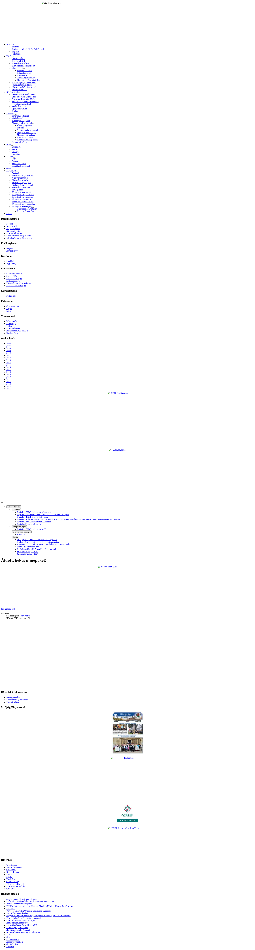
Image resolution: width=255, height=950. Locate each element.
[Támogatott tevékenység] (33, 207)
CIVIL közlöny (12, 881)
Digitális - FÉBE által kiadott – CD (31, 529)
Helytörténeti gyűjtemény (17, 331)
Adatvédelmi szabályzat (16, 286)
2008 (8, 343)
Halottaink (16, 54)
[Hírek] (12, 145)
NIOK (9, 877)
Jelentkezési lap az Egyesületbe (19, 238)
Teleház (15, 111)
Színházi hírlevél (19, 163)
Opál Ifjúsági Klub (19, 109)
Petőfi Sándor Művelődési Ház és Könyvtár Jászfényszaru (30, 901)
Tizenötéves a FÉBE (20, 63)
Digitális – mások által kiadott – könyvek (34, 522)
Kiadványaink (18, 118)
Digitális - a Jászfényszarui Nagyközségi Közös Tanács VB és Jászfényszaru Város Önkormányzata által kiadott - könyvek (68, 519)
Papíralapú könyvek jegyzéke (29, 524)
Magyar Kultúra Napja (26, 132)
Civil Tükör (11, 889)
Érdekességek (12, 333)
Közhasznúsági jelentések (22, 185)
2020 (8, 377)
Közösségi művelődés (15, 886)
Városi (14, 149)
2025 (8, 389)
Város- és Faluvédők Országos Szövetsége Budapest (28, 911)
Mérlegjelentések (13, 697)
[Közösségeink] (19, 92)
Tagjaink (15, 51)
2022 (8, 381)
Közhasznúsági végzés (21, 182)
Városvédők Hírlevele (15, 884)
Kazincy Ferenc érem (26, 211)
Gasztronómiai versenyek (27, 130)
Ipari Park (10, 908)
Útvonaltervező (12, 939)
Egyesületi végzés (13, 231)
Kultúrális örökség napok (27, 140)
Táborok (20, 128)
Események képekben (21, 142)
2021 (8, 379)
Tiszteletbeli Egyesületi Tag (28, 80)
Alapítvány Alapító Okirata (23, 175)
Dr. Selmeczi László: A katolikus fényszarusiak (36, 549)
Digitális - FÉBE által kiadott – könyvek (34, 512)
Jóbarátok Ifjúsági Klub (21, 104)
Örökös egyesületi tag (26, 78)
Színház (9, 156)
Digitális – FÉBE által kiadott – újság (32, 517)
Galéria (9, 168)
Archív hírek (25, 616)
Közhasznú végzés (14, 233)
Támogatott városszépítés (22, 197)
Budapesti (16, 161)
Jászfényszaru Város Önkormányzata (21, 899)
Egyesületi (16, 147)
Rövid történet (12, 321)
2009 (8, 350)
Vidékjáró (10, 879)
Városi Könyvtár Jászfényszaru (19, 904)
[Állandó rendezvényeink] (33, 123)
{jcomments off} (8, 609)
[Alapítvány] (17, 171)
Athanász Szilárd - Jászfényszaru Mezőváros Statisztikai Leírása (44, 544)
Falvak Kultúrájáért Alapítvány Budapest (23, 918)
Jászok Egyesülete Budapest (18, 913)
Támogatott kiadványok (22, 192)
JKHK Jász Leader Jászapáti (18, 930)
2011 (8, 355)
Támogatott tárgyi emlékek (23, 194)
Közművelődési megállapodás (18, 236)
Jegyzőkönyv (12, 251)
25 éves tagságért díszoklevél (24, 87)
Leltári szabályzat (13, 281)
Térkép (9, 326)
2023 (8, 384)
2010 (8, 353)
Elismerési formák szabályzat (18, 283)
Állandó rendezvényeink (22, 123)
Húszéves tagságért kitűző (22, 85)
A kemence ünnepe (25, 137)
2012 (8, 358)
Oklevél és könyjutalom (27, 209)
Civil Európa (11, 865)
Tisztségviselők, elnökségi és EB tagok (28, 49)
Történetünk (11, 56)
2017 (8, 370)
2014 (8, 362)
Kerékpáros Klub (19, 106)
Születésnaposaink (19, 89)
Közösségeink (12, 92)
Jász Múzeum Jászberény (16, 923)
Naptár (9, 213)
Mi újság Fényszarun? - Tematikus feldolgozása (37, 539)
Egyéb (9, 308)
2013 (8, 360)
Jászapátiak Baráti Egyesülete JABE (21, 925)
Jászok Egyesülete (14, 867)
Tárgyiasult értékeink (20, 116)
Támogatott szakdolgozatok (23, 204)
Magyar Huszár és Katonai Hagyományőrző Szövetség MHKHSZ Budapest (38, 916)
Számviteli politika (14, 274)
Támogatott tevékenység (22, 206)
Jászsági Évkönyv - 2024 (27, 554)
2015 (8, 365)
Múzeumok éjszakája (26, 135)
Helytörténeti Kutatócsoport (23, 94)
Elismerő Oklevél (24, 70)
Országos (16, 154)
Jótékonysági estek (25, 125)
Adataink (10, 44)
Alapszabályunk (13, 228)
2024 (8, 386)
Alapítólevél (11, 226)
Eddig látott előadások (21, 166)
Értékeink (10, 113)
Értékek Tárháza (13, 507)
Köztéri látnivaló (13, 328)
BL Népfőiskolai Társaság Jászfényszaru (23, 932)
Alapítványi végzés (20, 180)
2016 (8, 367)
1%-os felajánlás (13, 702)
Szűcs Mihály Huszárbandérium (25, 101)
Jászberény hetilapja (14, 942)
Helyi (14, 159)
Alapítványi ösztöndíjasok (22, 202)
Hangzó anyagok (19, 527)
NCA (8, 311)
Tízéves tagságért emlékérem (24, 82)
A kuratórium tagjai (20, 178)
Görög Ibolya (12, 944)
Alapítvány (11, 171)
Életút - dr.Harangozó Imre (28, 547)
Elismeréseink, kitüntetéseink (24, 66)
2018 (8, 372)
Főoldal (9, 224)
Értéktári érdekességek (22, 532)
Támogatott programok (21, 199)
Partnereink (11, 296)
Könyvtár (16, 510)
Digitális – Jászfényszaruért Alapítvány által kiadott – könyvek (43, 514)
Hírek (8, 144)
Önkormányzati (12, 306)
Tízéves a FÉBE (19, 61)
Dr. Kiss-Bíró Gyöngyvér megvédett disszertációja (38, 542)
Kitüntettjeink (17, 68)
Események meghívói (21, 120)
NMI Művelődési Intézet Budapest (20, 920)
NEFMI (9, 874)
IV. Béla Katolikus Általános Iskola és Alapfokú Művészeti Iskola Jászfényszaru (39, 906)
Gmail (9, 937)
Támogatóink (17, 190)
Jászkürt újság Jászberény (17, 927)
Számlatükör (11, 276)
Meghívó (10, 248)
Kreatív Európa (12, 872)
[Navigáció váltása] (2, 502)
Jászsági (15, 151)
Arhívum (21, 534)
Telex (8, 935)
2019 (8, 374)
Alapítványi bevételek (21, 187)
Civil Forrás (11, 870)
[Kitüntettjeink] (24, 68)
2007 (8, 346)
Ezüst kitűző (22, 75)
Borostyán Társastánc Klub (23, 99)
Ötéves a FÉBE (18, 58)
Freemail (10, 946)
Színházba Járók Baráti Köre (24, 97)
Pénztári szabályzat (14, 278)
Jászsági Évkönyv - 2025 (27, 551)
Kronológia (11, 323)
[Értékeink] (15, 114)
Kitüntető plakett (24, 73)
